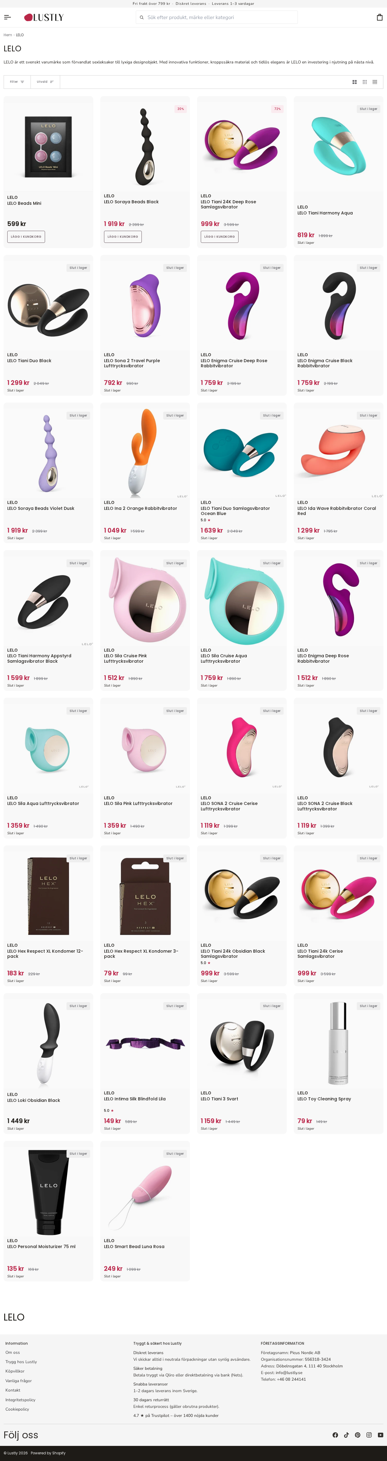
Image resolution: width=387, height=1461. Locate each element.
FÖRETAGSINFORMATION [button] (282, 1343)
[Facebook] (335, 1435)
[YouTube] (380, 1435)
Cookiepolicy (17, 1409)
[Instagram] (369, 1435)
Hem (8, 35)
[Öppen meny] (10, 17)
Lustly (13, 1453)
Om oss (12, 1352)
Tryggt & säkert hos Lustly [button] (157, 1343)
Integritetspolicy (20, 1400)
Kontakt (12, 1390)
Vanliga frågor (18, 1381)
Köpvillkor (14, 1371)
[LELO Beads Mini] (48, 146)
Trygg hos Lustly (21, 1362)
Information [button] (16, 1343)
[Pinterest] (357, 1435)
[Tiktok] (346, 1435)
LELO (12, 197)
